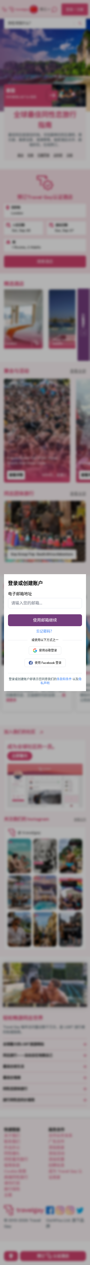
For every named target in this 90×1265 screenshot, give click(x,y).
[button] (64, 679)
